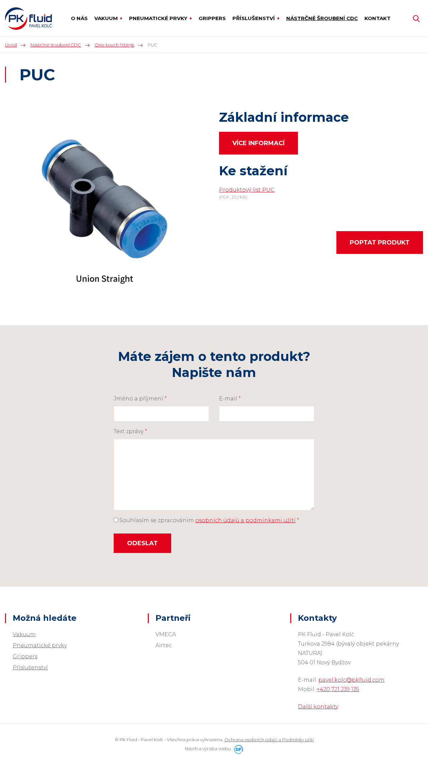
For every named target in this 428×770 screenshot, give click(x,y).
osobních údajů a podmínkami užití (245, 520)
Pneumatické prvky (40, 645)
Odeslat (142, 543)
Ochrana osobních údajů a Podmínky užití (269, 739)
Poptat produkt (380, 242)
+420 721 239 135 (338, 689)
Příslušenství (30, 667)
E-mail (230, 398)
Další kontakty (318, 706)
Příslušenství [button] (254, 18)
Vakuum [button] (106, 18)
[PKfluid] (28, 18)
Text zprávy (130, 431)
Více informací (258, 143)
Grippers (25, 656)
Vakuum (24, 634)
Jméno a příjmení (140, 398)
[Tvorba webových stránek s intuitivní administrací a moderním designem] (237, 748)
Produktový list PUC (247, 190)
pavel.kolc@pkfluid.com (351, 680)
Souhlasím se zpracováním (208, 520)
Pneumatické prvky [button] (159, 18)
